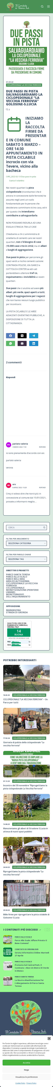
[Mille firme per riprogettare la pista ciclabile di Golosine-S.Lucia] (26, 893)
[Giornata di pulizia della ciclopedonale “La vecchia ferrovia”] (26, 721)
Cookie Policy (20, 1083)
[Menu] (48, 6)
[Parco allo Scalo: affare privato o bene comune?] (7, 939)
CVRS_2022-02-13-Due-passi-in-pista (21, 176)
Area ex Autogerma (17, 581)
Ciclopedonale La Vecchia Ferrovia (24, 85)
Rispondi (42, 447)
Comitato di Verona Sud (26, 949)
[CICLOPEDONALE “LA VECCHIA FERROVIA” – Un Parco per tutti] (26, 678)
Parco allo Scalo (16, 576)
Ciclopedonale (15, 587)
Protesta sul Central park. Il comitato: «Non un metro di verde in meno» (32, 968)
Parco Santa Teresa (18, 574)
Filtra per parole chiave (18, 554)
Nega (26, 1069)
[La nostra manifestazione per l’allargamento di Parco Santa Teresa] (7, 981)
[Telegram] (33, 335)
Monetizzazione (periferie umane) (22, 591)
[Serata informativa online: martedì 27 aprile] (7, 952)
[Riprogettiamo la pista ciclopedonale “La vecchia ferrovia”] (26, 850)
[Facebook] (10, 335)
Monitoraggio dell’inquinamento (18, 595)
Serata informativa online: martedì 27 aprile (32, 954)
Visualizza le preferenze (26, 1077)
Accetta (26, 1062)
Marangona (13, 610)
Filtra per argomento (17, 539)
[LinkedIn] (33, 343)
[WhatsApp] (10, 343)
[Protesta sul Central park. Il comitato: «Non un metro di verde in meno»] (7, 965)
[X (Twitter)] (22, 335)
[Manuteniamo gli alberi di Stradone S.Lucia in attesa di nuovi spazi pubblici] (26, 807)
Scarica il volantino (16, 180)
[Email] (22, 343)
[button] (49, 1038)
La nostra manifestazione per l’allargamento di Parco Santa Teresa (29, 983)
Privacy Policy (31, 1083)
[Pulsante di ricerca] (44, 527)
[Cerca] (42, 6)
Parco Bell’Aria (15, 578)
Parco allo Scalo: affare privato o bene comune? (31, 942)
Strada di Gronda (17, 612)
